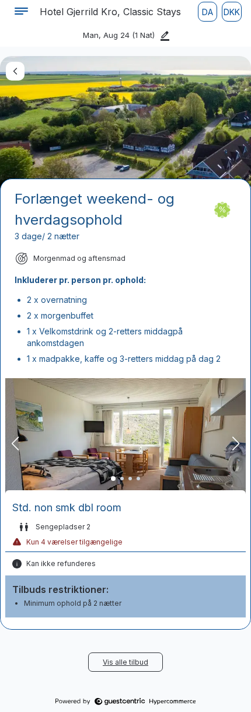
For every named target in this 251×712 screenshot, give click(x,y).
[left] (15, 71)
